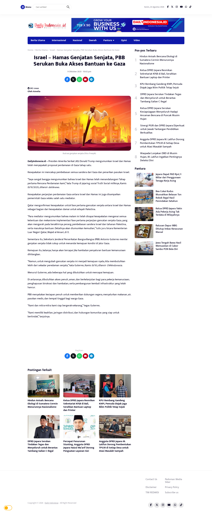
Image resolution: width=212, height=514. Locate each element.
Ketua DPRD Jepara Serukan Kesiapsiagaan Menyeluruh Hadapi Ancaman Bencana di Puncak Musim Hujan (160, 113)
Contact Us (151, 479)
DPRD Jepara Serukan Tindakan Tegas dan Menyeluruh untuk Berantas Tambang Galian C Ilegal (43, 446)
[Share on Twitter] (73, 79)
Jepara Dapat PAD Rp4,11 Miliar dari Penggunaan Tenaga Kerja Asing (168, 177)
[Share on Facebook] (67, 79)
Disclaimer (151, 487)
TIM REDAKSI (152, 492)
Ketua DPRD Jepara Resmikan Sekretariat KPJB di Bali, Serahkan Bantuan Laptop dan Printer (79, 405)
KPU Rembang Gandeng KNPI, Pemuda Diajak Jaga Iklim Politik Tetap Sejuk (113, 403)
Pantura (107, 40)
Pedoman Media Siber (173, 480)
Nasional (77, 40)
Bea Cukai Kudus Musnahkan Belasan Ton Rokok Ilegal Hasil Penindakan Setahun (168, 196)
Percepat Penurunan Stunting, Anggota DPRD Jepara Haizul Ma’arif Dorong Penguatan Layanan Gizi (78, 446)
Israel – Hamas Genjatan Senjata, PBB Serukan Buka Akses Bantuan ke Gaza (79, 61)
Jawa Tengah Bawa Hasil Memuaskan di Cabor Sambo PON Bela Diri (168, 246)
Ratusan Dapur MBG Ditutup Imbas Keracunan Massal (169, 229)
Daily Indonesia (51, 503)
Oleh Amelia (34, 91)
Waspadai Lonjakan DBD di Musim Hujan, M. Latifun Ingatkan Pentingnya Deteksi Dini (161, 157)
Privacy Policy (172, 487)
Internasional (59, 40)
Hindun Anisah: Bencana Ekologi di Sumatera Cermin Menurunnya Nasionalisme (43, 403)
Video (137, 40)
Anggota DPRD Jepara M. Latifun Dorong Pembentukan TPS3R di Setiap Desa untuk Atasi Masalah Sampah (115, 446)
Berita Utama (38, 40)
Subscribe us (171, 492)
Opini (124, 40)
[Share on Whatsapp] (79, 79)
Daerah (93, 40)
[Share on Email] (85, 79)
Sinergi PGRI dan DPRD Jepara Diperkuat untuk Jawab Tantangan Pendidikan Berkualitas (162, 129)
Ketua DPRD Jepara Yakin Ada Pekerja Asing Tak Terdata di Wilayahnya (169, 211)
